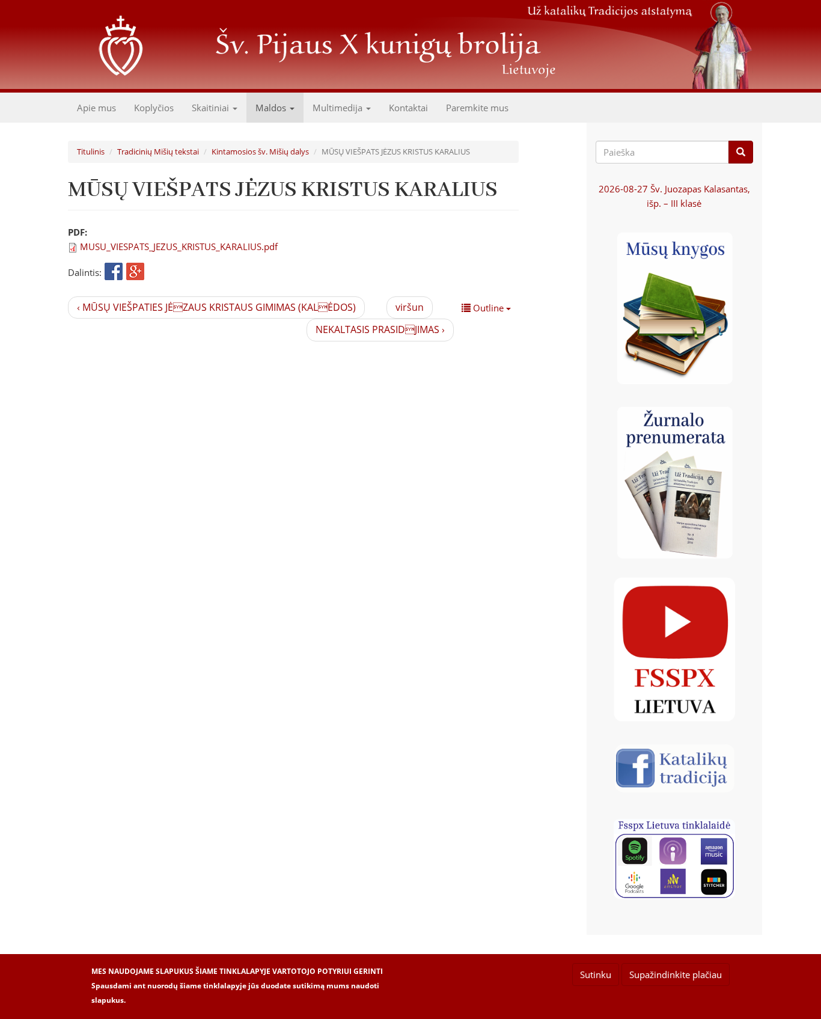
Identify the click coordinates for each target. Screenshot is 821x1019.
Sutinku (595, 975)
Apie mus (96, 108)
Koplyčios (154, 108)
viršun (409, 307)
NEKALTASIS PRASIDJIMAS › (380, 329)
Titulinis (91, 151)
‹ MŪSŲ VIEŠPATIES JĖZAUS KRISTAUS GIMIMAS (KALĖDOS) (216, 307)
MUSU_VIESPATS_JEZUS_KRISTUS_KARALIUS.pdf (179, 246)
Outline (488, 308)
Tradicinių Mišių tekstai (158, 151)
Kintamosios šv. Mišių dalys (260, 151)
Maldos (271, 108)
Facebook (113, 272)
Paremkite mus (477, 108)
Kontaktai (408, 108)
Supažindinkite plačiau (675, 975)
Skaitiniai (211, 108)
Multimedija (339, 108)
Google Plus (135, 272)
